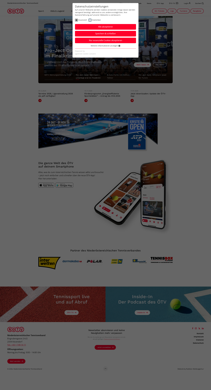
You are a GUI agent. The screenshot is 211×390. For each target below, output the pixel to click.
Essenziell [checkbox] (83, 20)
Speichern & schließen (105, 33)
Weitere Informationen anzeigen (104, 46)
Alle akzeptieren (105, 26)
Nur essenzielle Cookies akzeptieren (105, 40)
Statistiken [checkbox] (96, 20)
